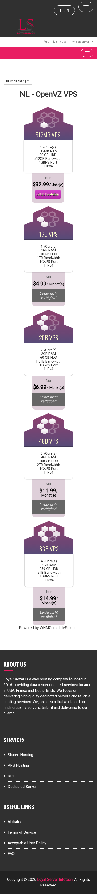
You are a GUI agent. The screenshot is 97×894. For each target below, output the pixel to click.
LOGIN (64, 10)
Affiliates (15, 822)
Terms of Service (22, 832)
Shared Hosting (20, 755)
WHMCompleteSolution (59, 628)
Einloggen (61, 41)
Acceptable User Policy (27, 843)
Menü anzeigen (19, 81)
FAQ (11, 853)
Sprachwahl (83, 41)
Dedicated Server (22, 786)
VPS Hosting (18, 765)
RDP (11, 776)
